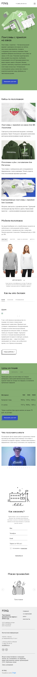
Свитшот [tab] (4, 239)
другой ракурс (17, 280)
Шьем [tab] (3, 299)
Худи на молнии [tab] (22, 239)
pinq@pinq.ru (6, 645)
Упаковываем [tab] (19, 299)
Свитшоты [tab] (14, 372)
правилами (24, 548)
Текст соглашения (7, 664)
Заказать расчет (10, 81)
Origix (14, 673)
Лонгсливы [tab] (5, 372)
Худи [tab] (21, 372)
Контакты (26, 619)
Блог (24, 616)
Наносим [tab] (10, 299)
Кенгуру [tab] (12, 239)
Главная (26, 611)
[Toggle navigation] (34, 4)
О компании (27, 613)
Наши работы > (9, 352)
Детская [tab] (32, 239)
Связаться (19, 556)
